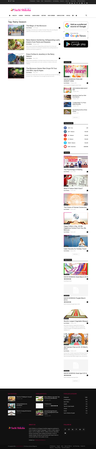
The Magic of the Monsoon (36, 26)
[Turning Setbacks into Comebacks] (11, 405)
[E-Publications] (39, 405)
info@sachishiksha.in (40, 440)
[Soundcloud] (79, 3)
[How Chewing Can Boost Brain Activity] (67, 111)
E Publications (32, 1)
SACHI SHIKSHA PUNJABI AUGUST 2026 (73, 80)
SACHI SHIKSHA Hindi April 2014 (75, 373)
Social (68, 15)
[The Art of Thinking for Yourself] (11, 398)
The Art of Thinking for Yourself (24, 396)
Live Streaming (55, 1)
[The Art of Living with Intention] (11, 412)
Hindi (42, 1)
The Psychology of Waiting (73, 170)
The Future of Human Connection (75, 207)
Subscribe (86, 146)
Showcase (66, 167)
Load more (75, 117)
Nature (43, 15)
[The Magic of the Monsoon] (16, 30)
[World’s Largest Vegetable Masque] (76, 313)
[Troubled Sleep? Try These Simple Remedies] (67, 104)
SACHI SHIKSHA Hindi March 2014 (76, 277)
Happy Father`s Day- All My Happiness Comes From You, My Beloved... (75, 228)
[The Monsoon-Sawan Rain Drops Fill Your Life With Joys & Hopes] (16, 73)
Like (87, 127)
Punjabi (38, 1)
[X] (84, 3)
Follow (86, 131)
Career (21, 15)
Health (14, 15)
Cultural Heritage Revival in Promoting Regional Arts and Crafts (51, 412)
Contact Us (62, 1)
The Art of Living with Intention (23, 411)
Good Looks (35, 15)
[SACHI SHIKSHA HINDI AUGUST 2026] (67, 90)
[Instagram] (69, 3)
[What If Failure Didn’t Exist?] (76, 181)
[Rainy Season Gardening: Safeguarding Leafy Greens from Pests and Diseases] (16, 44)
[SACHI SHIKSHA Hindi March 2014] (76, 269)
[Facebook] (67, 3)
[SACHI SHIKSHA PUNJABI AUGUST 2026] (76, 71)
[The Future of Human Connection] (76, 199)
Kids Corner (51, 15)
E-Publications (47, 404)
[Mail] (74, 3)
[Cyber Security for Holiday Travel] (76, 241)
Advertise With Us (48, 1)
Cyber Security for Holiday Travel (75, 249)
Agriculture (60, 15)
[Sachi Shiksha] (16, 427)
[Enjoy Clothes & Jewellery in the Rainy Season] (16, 58)
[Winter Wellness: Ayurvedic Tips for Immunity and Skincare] (39, 398)
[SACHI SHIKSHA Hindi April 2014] (76, 365)
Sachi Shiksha (29, 27)
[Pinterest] (77, 3)
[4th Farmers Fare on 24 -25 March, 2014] (76, 339)
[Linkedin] (72, 3)
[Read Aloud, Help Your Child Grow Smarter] (67, 97)
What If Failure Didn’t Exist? (73, 188)
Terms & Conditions (81, 1)
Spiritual (27, 15)
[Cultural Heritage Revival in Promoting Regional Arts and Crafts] (39, 412)
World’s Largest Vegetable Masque (76, 321)
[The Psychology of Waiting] (76, 162)
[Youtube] (87, 3)
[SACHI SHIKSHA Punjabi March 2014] (76, 290)
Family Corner (66, 223)
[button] (86, 15)
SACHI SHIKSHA (19, 446)
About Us (67, 1)
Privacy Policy (73, 1)
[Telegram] (82, 3)
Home (9, 19)
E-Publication (66, 76)
